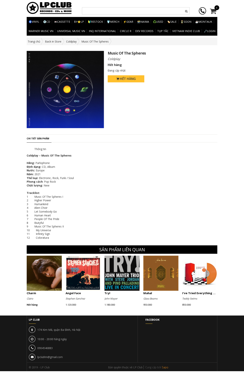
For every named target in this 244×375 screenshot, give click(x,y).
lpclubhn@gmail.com (50, 357)
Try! (107, 293)
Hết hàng (127, 79)
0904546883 (45, 348)
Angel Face (73, 293)
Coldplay (71, 41)
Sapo (165, 367)
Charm (31, 293)
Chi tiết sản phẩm (38, 138)
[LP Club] (49, 7)
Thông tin (40, 149)
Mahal (147, 293)
